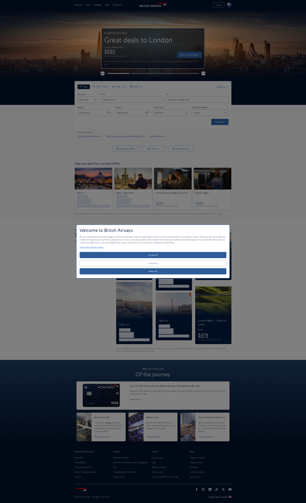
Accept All (153, 255)
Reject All (153, 271)
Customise (153, 263)
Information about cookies (92, 247)
